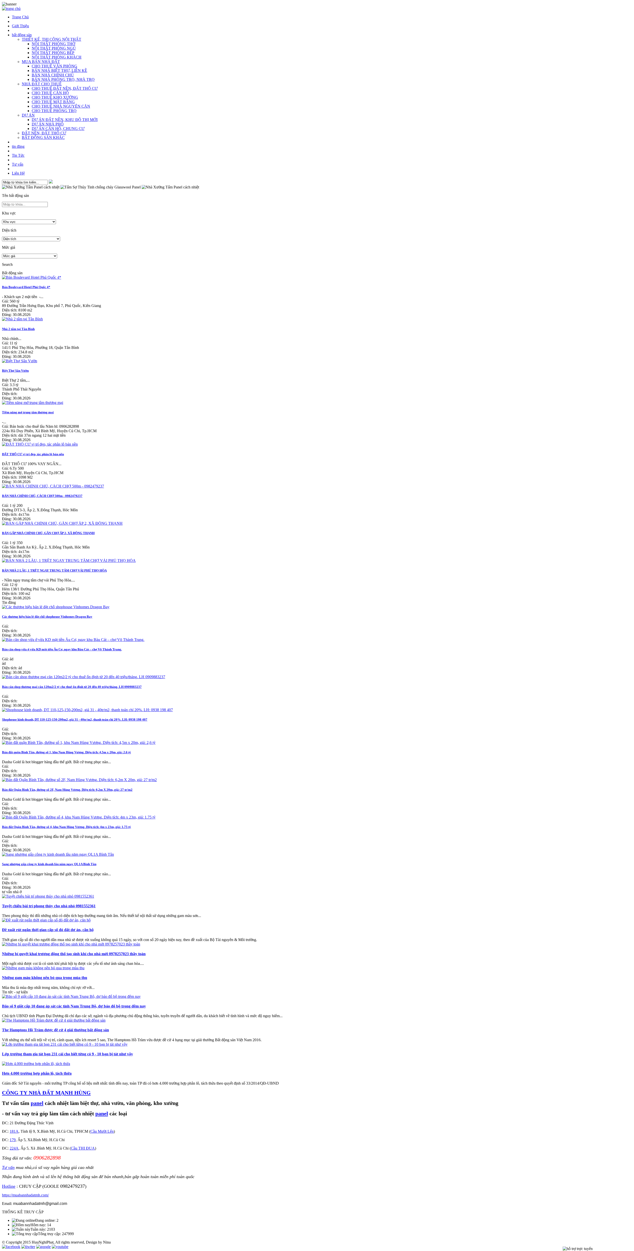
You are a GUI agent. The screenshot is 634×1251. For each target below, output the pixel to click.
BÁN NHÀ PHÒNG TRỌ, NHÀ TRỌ (63, 79)
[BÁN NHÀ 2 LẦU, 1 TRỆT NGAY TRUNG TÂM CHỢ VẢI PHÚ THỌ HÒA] (69, 560)
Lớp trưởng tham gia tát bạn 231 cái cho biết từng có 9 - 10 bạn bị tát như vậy (67, 1054)
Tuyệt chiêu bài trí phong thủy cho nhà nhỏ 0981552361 (49, 906)
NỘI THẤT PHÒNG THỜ (53, 44)
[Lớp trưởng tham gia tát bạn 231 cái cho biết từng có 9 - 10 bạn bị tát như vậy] (65, 1044)
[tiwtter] (28, 1247)
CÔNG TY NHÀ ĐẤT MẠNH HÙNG (46, 1093)
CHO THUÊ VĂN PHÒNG (54, 66)
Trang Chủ (20, 17)
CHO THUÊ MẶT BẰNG (53, 102)
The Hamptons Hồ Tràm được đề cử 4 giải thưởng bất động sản (55, 1030)
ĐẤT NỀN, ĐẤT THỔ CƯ (44, 133)
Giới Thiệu (20, 26)
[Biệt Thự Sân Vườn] (19, 361)
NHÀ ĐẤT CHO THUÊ (42, 84)
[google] (43, 1247)
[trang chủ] (11, 8)
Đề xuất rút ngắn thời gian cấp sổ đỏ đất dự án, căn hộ (48, 930)
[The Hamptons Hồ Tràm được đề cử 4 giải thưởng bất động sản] (54, 1020)
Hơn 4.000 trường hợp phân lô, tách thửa (37, 1073)
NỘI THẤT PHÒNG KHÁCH (56, 57)
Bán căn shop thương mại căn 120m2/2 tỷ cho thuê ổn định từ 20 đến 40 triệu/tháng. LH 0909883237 (72, 687)
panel (37, 1103)
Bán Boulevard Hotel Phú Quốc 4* (26, 287)
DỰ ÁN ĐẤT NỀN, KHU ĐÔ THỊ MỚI (65, 120)
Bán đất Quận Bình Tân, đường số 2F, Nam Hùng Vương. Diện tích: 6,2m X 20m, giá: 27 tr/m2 (67, 790)
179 (13, 1140)
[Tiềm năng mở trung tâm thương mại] (32, 402)
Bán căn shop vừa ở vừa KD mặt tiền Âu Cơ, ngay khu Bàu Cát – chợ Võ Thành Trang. (62, 649)
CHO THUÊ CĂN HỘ (50, 93)
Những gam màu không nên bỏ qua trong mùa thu (44, 978)
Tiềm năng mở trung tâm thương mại (28, 412)
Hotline (8, 1186)
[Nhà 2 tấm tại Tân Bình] (22, 319)
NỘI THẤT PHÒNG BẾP (53, 53)
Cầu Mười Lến (102, 1131)
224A (14, 1148)
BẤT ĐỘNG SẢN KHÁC (43, 137)
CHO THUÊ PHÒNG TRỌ (54, 111)
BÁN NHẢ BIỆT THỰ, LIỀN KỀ (59, 70)
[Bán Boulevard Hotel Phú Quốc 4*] (31, 277)
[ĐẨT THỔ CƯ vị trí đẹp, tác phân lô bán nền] (40, 444)
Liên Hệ (18, 173)
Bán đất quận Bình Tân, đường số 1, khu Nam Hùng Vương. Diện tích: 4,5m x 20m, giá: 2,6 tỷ (66, 752)
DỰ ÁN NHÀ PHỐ (48, 124)
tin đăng (18, 146)
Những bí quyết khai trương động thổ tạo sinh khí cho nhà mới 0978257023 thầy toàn (74, 954)
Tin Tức (18, 155)
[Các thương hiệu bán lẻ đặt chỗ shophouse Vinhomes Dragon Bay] (55, 607)
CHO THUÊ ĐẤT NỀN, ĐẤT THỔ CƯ (65, 88)
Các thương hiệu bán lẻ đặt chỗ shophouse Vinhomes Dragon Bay (47, 616)
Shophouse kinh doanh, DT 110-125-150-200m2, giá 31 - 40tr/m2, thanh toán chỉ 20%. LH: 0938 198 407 (74, 719)
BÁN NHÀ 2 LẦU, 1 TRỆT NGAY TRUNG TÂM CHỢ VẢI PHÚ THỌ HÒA (54, 570)
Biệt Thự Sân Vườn (15, 370)
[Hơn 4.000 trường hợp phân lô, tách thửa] (36, 1064)
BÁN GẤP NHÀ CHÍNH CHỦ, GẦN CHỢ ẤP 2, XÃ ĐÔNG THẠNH (48, 533)
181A (14, 1131)
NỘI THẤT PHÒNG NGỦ (54, 48)
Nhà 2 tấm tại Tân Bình (18, 329)
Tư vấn (17, 164)
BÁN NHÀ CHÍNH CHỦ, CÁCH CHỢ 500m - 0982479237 (42, 496)
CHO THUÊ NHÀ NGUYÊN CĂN (61, 106)
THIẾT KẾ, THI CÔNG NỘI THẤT (51, 39)
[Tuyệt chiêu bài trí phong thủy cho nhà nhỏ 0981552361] (48, 896)
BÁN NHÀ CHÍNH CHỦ (53, 75)
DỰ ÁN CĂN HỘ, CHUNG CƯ (58, 128)
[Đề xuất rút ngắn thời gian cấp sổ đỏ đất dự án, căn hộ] (46, 920)
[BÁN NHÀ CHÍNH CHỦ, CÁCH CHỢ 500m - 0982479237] (53, 486)
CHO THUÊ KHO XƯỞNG (55, 97)
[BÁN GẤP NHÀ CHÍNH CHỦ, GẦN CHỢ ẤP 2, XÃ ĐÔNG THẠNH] (62, 523)
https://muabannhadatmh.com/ (25, 1195)
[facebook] (11, 1247)
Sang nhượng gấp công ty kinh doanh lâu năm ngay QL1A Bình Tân (49, 864)
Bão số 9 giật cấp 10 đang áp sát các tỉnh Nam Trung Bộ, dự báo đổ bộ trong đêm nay (74, 1006)
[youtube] (60, 1247)
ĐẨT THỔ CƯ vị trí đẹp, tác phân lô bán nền (33, 454)
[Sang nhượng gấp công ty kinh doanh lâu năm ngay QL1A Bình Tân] (58, 854)
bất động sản (22, 35)
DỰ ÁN (28, 115)
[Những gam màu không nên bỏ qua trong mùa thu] (43, 968)
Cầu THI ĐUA (83, 1148)
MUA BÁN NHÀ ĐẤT (41, 62)
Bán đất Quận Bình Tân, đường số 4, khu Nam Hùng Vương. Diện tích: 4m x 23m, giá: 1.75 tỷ (66, 827)
